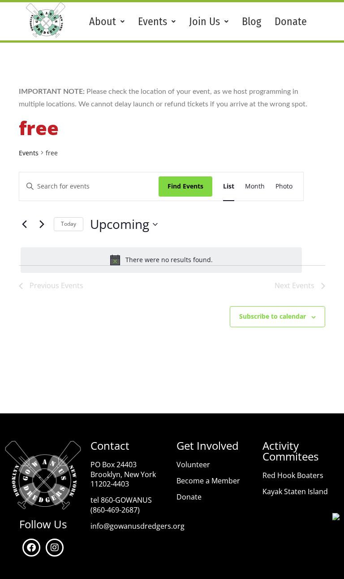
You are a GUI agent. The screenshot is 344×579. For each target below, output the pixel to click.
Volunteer (193, 464)
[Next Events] (41, 224)
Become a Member (208, 481)
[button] (106, 21)
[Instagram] (55, 548)
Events (152, 21)
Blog (251, 21)
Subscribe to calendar (272, 316)
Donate (291, 21)
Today (68, 224)
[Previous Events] (24, 224)
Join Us (204, 21)
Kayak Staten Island (295, 491)
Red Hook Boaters (292, 475)
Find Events (185, 186)
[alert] (161, 259)
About (102, 21)
